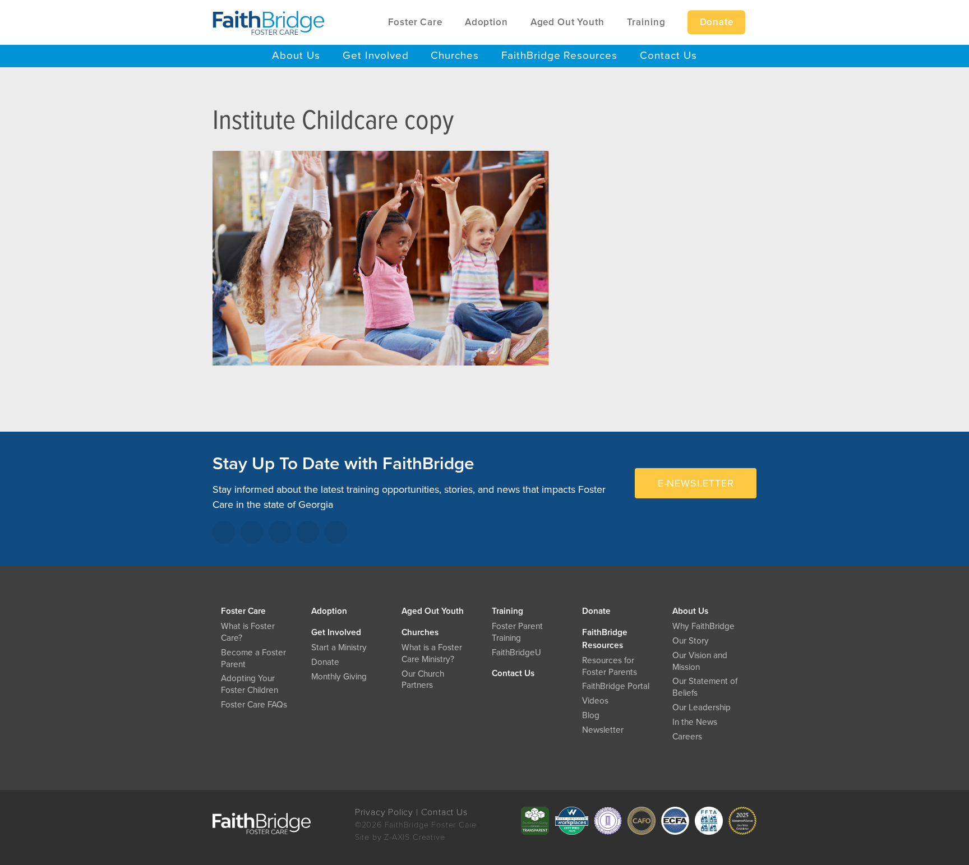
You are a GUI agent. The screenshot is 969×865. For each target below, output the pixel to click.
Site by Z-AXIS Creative (400, 837)
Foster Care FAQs (254, 705)
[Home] (269, 22)
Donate (596, 611)
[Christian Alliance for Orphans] (641, 821)
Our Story (690, 641)
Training (507, 611)
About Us (690, 611)
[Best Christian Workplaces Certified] (571, 821)
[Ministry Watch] (742, 821)
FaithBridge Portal (615, 686)
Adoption (329, 611)
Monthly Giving (339, 677)
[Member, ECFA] (675, 821)
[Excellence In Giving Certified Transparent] (535, 821)
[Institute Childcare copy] (381, 266)
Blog (590, 715)
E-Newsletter (696, 483)
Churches (420, 632)
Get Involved (336, 632)
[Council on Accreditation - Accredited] (608, 821)
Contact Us (513, 673)
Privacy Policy (384, 812)
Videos (595, 701)
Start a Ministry (339, 647)
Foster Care (243, 611)
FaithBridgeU (516, 652)
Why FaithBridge (703, 626)
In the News (694, 722)
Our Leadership (701, 707)
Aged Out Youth (433, 611)
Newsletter (603, 730)
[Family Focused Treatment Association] (709, 821)
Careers (687, 737)
